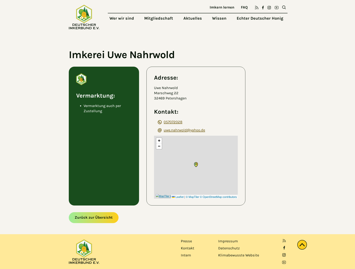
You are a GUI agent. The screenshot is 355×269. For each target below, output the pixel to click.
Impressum (228, 241)
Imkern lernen (222, 7)
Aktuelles (192, 18)
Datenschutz (229, 248)
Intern (186, 255)
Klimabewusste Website (238, 255)
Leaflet (179, 197)
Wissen (219, 18)
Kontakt (187, 248)
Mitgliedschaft (158, 18)
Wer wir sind (121, 18)
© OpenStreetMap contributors (218, 197)
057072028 (173, 122)
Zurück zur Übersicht (94, 217)
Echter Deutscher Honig (260, 18)
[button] (196, 164)
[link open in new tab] (284, 248)
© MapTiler (192, 197)
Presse (186, 241)
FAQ (244, 7)
